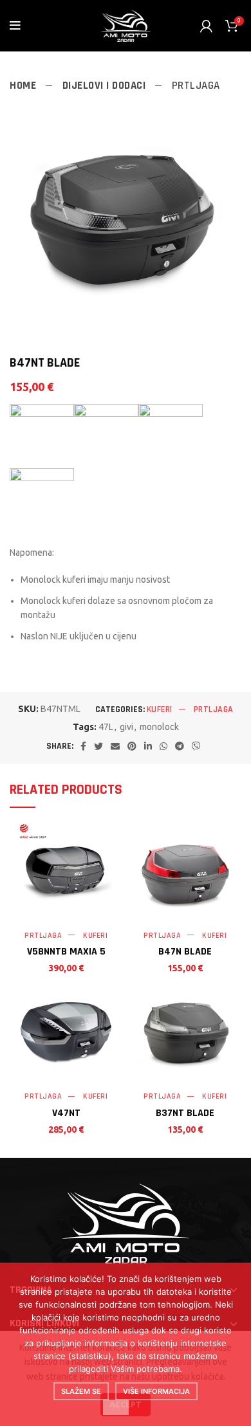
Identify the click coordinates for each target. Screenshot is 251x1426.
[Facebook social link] (83, 746)
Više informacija (156, 1391)
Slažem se (81, 1391)
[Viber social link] (196, 746)
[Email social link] (115, 746)
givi (126, 727)
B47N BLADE (185, 951)
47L (105, 727)
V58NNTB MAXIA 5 (66, 951)
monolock (159, 727)
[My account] (206, 26)
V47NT (66, 1113)
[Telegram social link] (179, 746)
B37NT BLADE (185, 1113)
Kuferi (159, 709)
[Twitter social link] (98, 746)
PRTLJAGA (196, 85)
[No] (116, 1407)
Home (24, 85)
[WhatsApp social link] (163, 746)
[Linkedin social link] (148, 746)
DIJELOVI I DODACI (105, 85)
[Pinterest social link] (132, 746)
